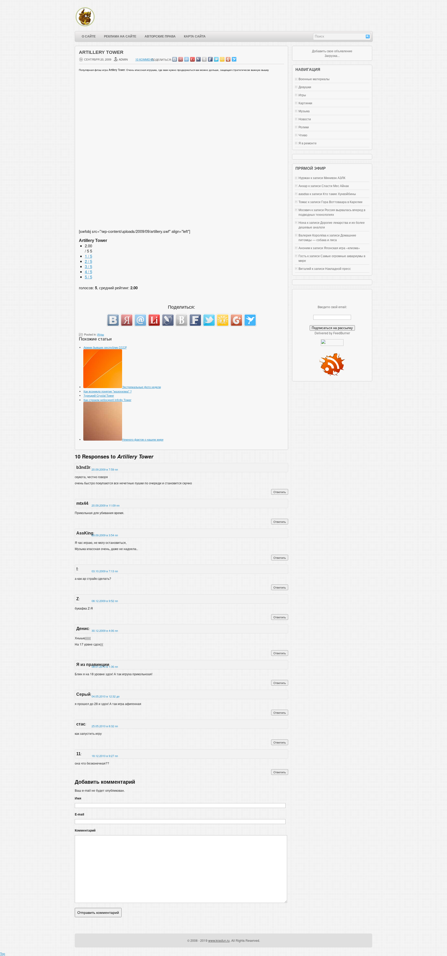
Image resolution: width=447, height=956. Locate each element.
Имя (78, 798)
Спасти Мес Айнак (335, 185)
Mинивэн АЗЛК (334, 177)
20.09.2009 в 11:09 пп (106, 505)
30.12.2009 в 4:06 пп (105, 630)
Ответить (279, 492)
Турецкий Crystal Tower (99, 395)
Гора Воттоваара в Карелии (341, 201)
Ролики (304, 127)
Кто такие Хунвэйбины (339, 193)
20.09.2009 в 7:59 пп (105, 469)
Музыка (304, 111)
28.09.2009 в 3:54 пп (105, 535)
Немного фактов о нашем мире (142, 439)
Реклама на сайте (120, 36)
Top (2, 953)
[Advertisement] (181, 207)
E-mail (79, 814)
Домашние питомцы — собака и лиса (327, 237)
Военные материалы (314, 79)
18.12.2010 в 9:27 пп (105, 756)
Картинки (305, 103)
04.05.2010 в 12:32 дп (106, 696)
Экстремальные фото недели (141, 387)
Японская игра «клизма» (342, 248)
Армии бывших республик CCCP (105, 347)
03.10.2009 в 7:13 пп (105, 571)
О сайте (89, 36)
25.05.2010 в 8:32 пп (105, 726)
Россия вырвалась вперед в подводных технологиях (332, 212)
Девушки (305, 87)
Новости (305, 119)
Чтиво (303, 135)
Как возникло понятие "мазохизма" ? (108, 391)
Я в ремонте (308, 143)
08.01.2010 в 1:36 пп (105, 666)
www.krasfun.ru (219, 940)
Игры (100, 334)
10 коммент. (144, 59)
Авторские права (160, 36)
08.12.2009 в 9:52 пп (105, 601)
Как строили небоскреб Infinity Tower (107, 400)
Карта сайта (195, 36)
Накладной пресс (338, 268)
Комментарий (85, 830)
